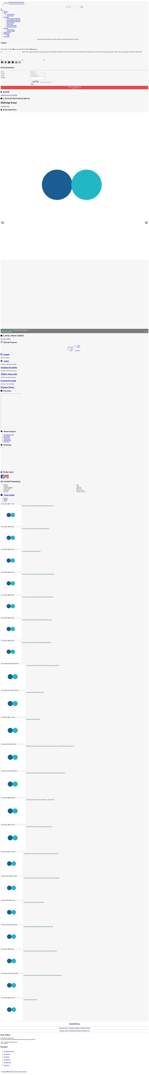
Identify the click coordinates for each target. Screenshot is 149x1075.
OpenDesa (4, 1071)
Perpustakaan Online (9, 434)
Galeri (6, 361)
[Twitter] (5, 62)
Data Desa (6, 17)
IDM (8, 35)
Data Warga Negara (12, 27)
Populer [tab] (6, 499)
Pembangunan (7, 32)
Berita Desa (34, 49)
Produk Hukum (10, 29)
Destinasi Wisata (7, 387)
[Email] (9, 62)
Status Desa (6, 33)
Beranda (6, 11)
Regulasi (6, 28)
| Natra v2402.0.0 (22, 1071)
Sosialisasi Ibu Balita (9, 367)
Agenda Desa (7, 439)
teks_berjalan (7, 436)
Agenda (5, 354)
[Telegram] (12, 62)
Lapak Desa (7, 36)
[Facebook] (2, 62)
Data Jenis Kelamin (11, 25)
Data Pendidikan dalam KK (13, 20)
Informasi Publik (11, 31)
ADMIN (3, 95)
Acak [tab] (5, 501)
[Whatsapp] (19, 62)
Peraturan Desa (7, 440)
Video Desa (6, 441)
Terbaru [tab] (6, 498)
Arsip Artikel (8, 495)
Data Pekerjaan (10, 22)
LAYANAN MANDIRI (11, 95)
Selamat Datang (11, 14)
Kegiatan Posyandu (8, 381)
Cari (82, 7)
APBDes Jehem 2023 (9, 374)
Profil (5, 13)
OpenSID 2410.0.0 (13, 1071)
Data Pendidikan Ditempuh (13, 21)
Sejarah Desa (10, 15)
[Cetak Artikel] (16, 62)
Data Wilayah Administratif (13, 18)
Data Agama (10, 24)
